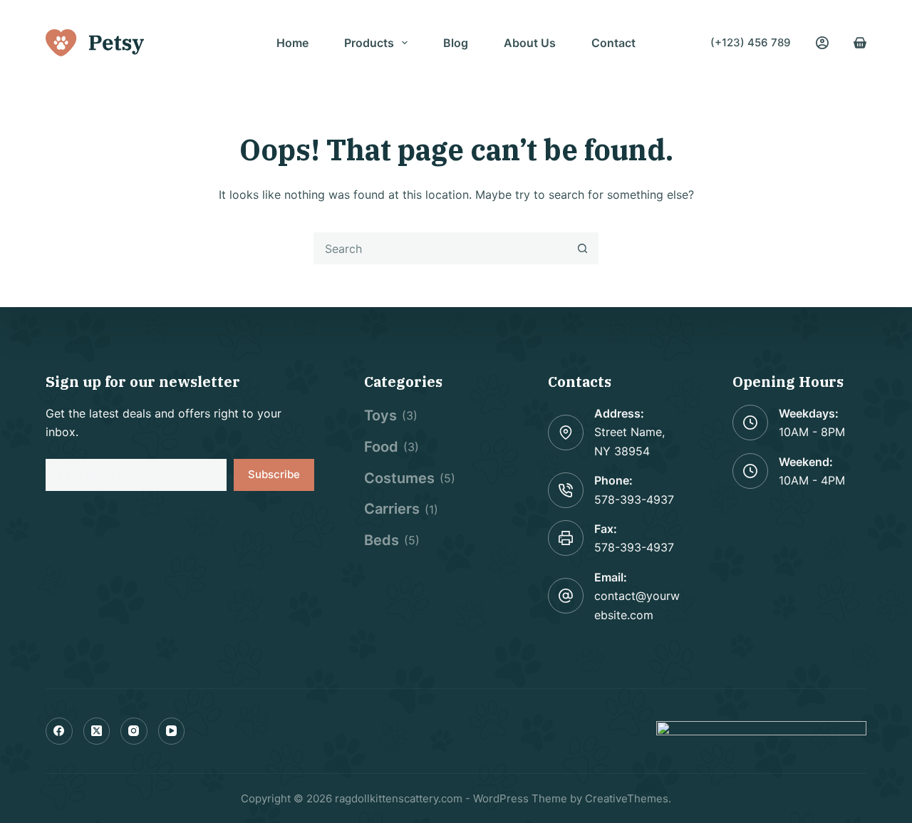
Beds (381, 540)
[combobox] (440, 248)
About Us (530, 43)
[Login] (822, 42)
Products (369, 43)
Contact (613, 43)
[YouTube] (171, 731)
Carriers (392, 508)
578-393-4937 (634, 499)
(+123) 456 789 (750, 42)
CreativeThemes (626, 798)
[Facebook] (59, 731)
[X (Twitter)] (96, 731)
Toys (380, 415)
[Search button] (582, 248)
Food (381, 446)
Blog (455, 43)
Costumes (399, 478)
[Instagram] (133, 731)
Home (292, 43)
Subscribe (274, 474)
